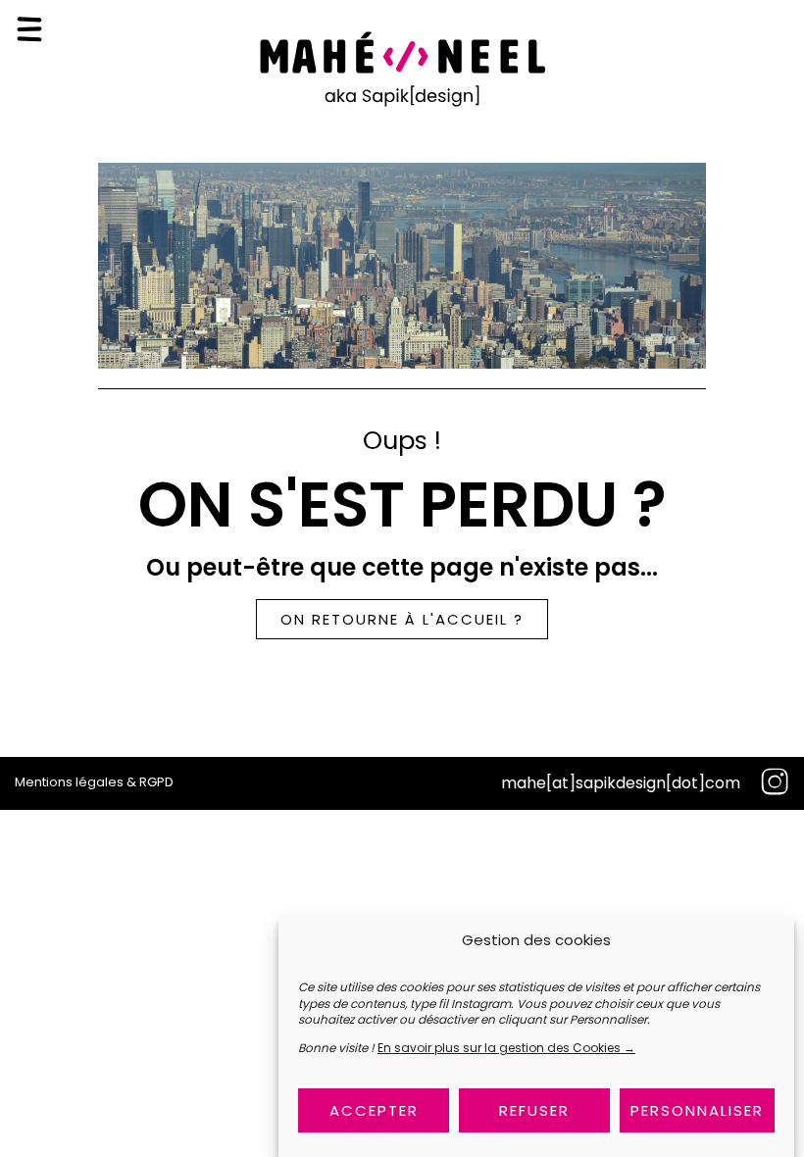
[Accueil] (402, 103)
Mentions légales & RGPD (94, 782)
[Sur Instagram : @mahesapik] (774, 783)
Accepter (374, 1110)
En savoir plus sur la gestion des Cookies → (506, 1047)
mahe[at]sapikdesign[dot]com (620, 783)
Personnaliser (697, 1110)
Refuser (534, 1110)
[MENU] (29, 29)
